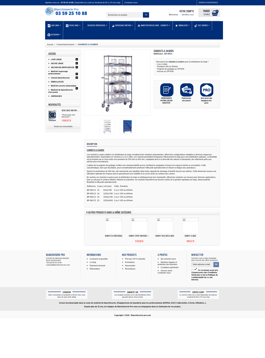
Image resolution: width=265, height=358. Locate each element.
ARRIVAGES (56, 96)
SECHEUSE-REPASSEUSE (62, 67)
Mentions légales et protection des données (167, 263)
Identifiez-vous (188, 15)
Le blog (93, 262)
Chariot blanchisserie (60, 78)
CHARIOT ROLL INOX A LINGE (164, 236)
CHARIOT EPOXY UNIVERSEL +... (139, 236)
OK (146, 15)
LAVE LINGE (56, 59)
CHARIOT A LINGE (190, 236)
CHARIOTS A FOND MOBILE (113, 236)
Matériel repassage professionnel (58, 72)
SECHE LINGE (57, 63)
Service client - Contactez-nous (165, 272)
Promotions (130, 262)
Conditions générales (170, 267)
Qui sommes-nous (168, 259)
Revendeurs (130, 269)
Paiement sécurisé (97, 265)
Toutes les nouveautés (63, 126)
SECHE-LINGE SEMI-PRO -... (70, 110)
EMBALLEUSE (57, 82)
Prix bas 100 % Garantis (135, 259)
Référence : (159, 54)
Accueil (52, 54)
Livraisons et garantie (99, 259)
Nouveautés (130, 265)
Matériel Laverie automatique (63, 86)
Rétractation (95, 269)
